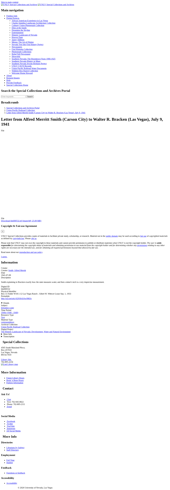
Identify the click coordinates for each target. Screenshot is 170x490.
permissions (142, 245)
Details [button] (6, 303)
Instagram (11, 428)
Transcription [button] (8, 336)
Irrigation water (7, 308)
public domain (112, 236)
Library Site (6, 359)
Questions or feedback (15, 473)
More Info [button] (7, 334)
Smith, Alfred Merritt (17, 270)
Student (9, 462)
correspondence (7, 322)
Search (30, 97)
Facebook (11, 421)
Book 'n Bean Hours (15, 380)
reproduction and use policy (30, 252)
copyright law (18, 238)
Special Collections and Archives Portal (22, 108)
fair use (143, 236)
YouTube (11, 426)
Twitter (10, 424)
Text (3, 317)
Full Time (10, 460)
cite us (33, 238)
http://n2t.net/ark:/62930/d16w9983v (16, 298)
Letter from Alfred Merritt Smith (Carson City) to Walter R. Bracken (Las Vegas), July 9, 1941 (45, 113)
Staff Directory (12, 450)
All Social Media (13, 431)
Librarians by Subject (15, 447)
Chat (9, 399)
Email (9, 407)
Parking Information (14, 383)
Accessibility (11, 483)
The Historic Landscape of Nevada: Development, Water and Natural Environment (36, 332)
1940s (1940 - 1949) (9, 312)
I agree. (4, 257)
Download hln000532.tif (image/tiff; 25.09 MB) (21, 221)
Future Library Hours (15, 378)
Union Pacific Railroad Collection (20, 110)
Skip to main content (9, 2)
